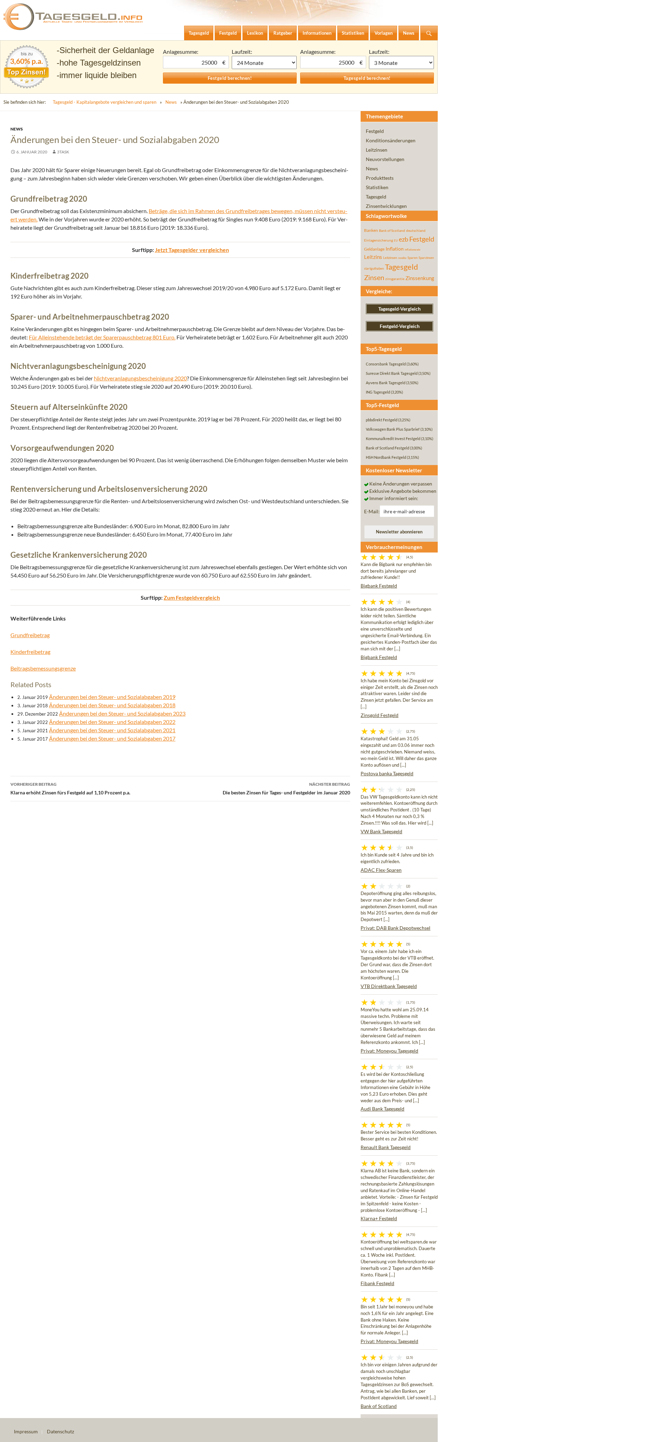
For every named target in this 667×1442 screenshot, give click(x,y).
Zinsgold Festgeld (379, 715)
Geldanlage (374, 249)
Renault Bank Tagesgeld (386, 1147)
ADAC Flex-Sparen (381, 870)
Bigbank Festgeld (379, 586)
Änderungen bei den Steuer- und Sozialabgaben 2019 (112, 696)
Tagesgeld (376, 197)
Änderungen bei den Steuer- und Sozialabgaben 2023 (122, 713)
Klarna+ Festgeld (379, 1218)
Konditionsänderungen (390, 140)
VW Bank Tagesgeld (381, 831)
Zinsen (374, 277)
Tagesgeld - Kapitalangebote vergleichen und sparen (104, 102)
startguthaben (374, 268)
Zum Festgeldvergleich (192, 597)
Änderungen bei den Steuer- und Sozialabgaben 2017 (112, 738)
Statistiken (377, 187)
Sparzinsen (426, 258)
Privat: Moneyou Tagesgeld (389, 1051)
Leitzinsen (376, 150)
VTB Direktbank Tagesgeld (389, 986)
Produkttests (380, 178)
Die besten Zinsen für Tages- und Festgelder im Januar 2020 (286, 788)
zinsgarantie (394, 279)
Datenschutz (60, 1431)
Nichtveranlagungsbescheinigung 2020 (140, 378)
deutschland (416, 230)
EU (396, 240)
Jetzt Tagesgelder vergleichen (192, 249)
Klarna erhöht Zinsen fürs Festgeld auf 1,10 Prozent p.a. (70, 788)
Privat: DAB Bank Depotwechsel (395, 928)
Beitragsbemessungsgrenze (43, 668)
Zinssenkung (419, 278)
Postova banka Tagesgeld (387, 773)
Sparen (412, 258)
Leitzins (373, 257)
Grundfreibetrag (30, 635)
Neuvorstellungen (385, 159)
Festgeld (375, 131)
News (171, 102)
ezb (403, 239)
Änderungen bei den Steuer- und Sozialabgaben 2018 (112, 705)
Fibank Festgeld (377, 1283)
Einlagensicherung (378, 240)
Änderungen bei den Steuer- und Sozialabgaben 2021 (112, 730)
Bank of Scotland (392, 230)
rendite (402, 258)
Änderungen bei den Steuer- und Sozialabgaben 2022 (112, 721)
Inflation (395, 249)
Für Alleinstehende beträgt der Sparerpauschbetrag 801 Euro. (102, 337)
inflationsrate (412, 249)
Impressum (26, 1431)
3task (63, 151)
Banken (371, 230)
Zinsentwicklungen (386, 206)
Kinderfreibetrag (30, 651)
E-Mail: (372, 511)
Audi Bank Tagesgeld (382, 1109)
